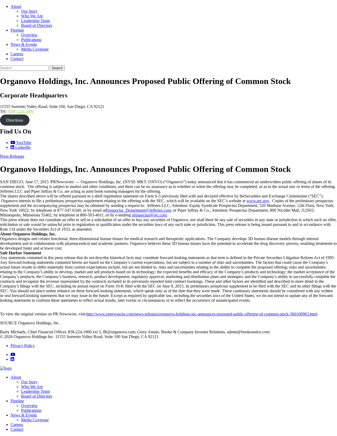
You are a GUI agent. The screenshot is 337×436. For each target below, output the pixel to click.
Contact (17, 58)
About (16, 6)
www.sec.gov (257, 201)
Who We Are (32, 16)
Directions (14, 120)
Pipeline (17, 30)
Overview (29, 35)
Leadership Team (35, 20)
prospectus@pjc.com (149, 215)
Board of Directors (36, 25)
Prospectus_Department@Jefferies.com (138, 210)
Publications (31, 39)
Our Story (29, 11)
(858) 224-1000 (20, 111)
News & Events (24, 44)
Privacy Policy (23, 345)
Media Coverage (35, 49)
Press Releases (12, 156)
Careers (17, 54)
